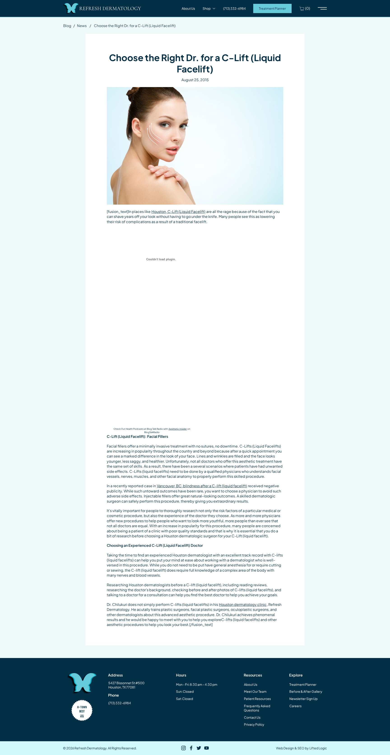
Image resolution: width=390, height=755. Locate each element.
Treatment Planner (272, 8)
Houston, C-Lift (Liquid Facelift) (178, 211)
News (82, 25)
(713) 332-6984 (119, 703)
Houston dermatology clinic (243, 604)
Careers (295, 706)
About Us (188, 8)
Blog (67, 25)
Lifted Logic (318, 748)
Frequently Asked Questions (257, 708)
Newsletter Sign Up (303, 699)
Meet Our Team (255, 691)
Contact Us (252, 717)
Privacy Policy (254, 724)
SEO (300, 748)
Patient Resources (257, 699)
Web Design (285, 748)
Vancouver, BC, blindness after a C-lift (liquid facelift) (202, 485)
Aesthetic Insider (178, 428)
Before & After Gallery (305, 691)
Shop (207, 8)
